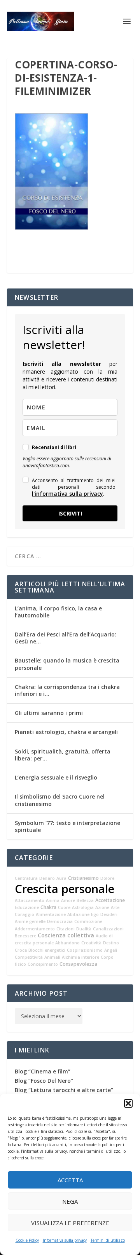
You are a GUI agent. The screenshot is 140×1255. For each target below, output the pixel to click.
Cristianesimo (83, 878)
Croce (21, 950)
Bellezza (85, 900)
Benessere (25, 936)
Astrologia (83, 907)
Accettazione (110, 900)
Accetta (70, 1180)
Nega (70, 1201)
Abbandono (67, 943)
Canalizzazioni (108, 929)
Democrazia (60, 921)
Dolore (107, 878)
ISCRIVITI (70, 513)
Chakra (48, 907)
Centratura (26, 878)
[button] (128, 1103)
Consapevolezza (78, 964)
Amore (68, 900)
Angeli (110, 950)
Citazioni (65, 929)
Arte (115, 907)
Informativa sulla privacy (65, 1240)
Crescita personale (64, 889)
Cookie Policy (27, 1240)
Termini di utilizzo (108, 1240)
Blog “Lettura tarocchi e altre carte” (64, 1090)
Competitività (29, 957)
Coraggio (24, 914)
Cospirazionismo (85, 950)
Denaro (47, 878)
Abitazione (78, 914)
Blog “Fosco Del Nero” (44, 1080)
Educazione (27, 907)
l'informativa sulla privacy (67, 493)
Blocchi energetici (46, 950)
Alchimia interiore (80, 957)
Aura (61, 878)
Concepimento (43, 964)
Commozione (88, 921)
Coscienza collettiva (66, 935)
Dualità (83, 929)
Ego (95, 914)
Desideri (108, 914)
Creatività (91, 943)
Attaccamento (29, 900)
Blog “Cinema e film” (42, 1071)
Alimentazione (51, 914)
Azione (102, 907)
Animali (52, 957)
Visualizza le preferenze (70, 1223)
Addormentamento (35, 929)
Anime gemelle (30, 921)
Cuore (64, 907)
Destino (111, 943)
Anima (53, 900)
